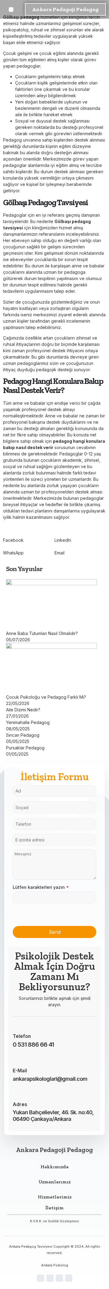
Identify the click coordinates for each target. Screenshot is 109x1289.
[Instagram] (50, 1278)
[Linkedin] (68, 1278)
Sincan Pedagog (22, 735)
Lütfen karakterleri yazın (40, 887)
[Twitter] (59, 1278)
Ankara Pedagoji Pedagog (65, 9)
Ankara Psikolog (54, 1265)
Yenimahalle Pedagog (28, 722)
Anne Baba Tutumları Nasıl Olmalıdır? (42, 633)
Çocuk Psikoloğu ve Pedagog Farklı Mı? (46, 697)
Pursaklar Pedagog (25, 747)
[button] (11, 9)
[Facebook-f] (40, 1278)
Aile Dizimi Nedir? (23, 709)
